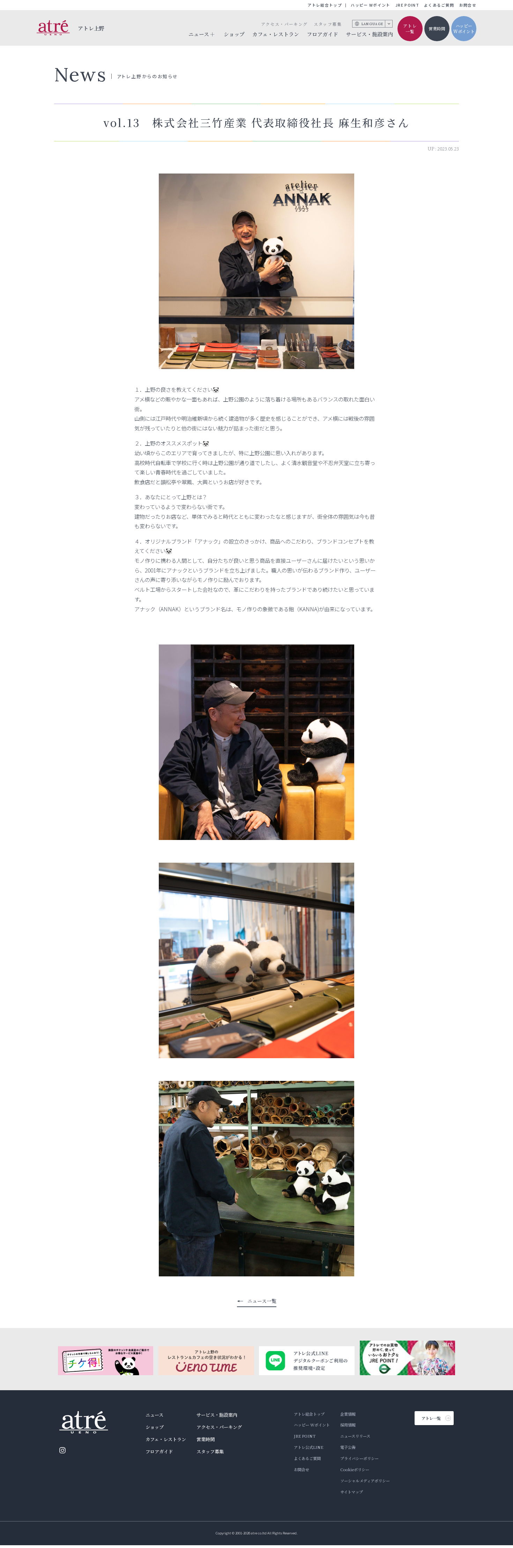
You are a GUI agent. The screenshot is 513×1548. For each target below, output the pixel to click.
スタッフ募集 (328, 24)
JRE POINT (407, 5)
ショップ (234, 34)
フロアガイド (322, 34)
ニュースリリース (355, 1436)
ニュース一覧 (261, 1300)
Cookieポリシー (354, 1469)
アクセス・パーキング (284, 24)
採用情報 (348, 1425)
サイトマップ (351, 1492)
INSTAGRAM (62, 1450)
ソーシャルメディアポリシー (365, 1480)
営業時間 (437, 28)
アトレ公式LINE (308, 1447)
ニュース (154, 1414)
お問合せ (467, 5)
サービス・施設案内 (369, 34)
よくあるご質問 (439, 5)
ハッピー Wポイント (370, 5)
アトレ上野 (91, 28)
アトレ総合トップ (324, 5)
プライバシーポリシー (359, 1458)
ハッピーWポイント (464, 29)
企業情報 (348, 1414)
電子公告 (348, 1447)
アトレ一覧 (410, 29)
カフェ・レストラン (275, 34)
